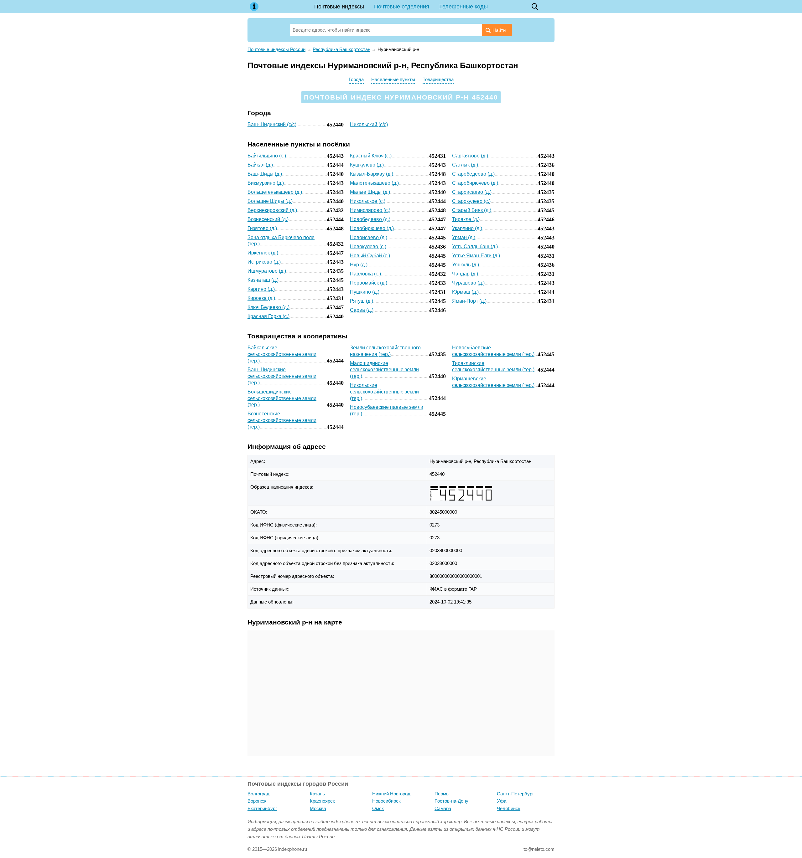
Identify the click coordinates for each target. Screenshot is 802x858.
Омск (378, 808)
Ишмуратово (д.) (266, 271)
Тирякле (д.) (466, 219)
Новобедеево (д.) (370, 219)
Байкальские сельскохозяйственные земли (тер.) (281, 354)
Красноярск (322, 801)
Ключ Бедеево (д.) (268, 307)
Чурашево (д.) (468, 282)
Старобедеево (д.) (473, 174)
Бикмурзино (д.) (265, 183)
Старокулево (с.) (471, 201)
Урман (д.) (463, 237)
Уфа (501, 801)
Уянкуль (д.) (465, 264)
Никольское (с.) (367, 201)
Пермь (442, 793)
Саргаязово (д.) (470, 155)
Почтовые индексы (339, 6)
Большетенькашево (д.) (274, 192)
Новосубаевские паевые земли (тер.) (386, 410)
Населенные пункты (393, 79)
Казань (317, 793)
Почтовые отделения (401, 6)
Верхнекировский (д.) (272, 210)
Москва (318, 808)
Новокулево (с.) (368, 246)
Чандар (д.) (465, 273)
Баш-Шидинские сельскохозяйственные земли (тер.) (281, 376)
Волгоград (258, 793)
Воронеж (256, 801)
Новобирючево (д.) (372, 228)
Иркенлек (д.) (262, 252)
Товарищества (438, 79)
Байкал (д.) (260, 164)
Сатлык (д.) (465, 164)
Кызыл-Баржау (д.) (371, 174)
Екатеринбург (262, 808)
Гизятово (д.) (262, 228)
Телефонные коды (463, 6)
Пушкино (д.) (364, 292)
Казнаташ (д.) (263, 280)
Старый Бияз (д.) (471, 210)
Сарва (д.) (361, 310)
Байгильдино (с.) (266, 155)
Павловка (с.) (365, 273)
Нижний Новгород (391, 793)
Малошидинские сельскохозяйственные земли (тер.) (384, 370)
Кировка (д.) (261, 298)
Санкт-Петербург (515, 793)
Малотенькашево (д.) (374, 183)
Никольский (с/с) (369, 124)
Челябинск (508, 808)
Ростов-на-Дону (451, 801)
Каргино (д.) (261, 289)
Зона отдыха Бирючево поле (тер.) (281, 241)
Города (356, 79)
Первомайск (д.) (368, 282)
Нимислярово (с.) (370, 210)
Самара (443, 808)
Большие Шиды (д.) (270, 201)
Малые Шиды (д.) (370, 192)
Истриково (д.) (264, 262)
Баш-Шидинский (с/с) (271, 124)
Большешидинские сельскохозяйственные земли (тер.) (281, 398)
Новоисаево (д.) (368, 237)
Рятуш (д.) (361, 301)
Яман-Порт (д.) (469, 301)
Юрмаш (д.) (465, 292)
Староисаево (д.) (472, 192)
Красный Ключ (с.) (371, 155)
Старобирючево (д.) (475, 183)
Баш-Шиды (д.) (264, 174)
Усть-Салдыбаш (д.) (475, 246)
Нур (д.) (358, 264)
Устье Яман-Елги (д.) (476, 255)
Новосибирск (386, 801)
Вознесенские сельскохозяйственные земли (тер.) (281, 420)
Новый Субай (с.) (370, 255)
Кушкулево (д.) (367, 164)
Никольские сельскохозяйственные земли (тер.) (384, 392)
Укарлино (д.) (467, 228)
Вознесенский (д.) (268, 219)
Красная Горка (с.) (268, 316)
